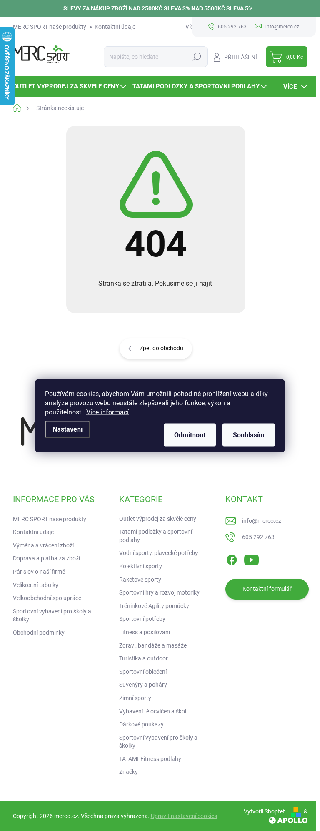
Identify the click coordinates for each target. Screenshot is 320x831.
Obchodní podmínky (39, 632)
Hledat (196, 56)
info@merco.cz (261, 520)
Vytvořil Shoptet (264, 811)
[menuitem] (70, 86)
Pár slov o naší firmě (39, 571)
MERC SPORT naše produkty (49, 26)
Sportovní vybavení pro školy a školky (52, 615)
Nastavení (67, 429)
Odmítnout (189, 435)
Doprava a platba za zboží (46, 558)
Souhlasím (249, 435)
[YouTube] (251, 558)
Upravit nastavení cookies (184, 816)
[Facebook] (231, 558)
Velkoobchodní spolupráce (47, 598)
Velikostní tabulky (35, 585)
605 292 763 (258, 537)
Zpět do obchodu (161, 348)
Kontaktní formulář (267, 588)
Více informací (107, 412)
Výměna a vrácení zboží (43, 545)
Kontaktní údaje (115, 26)
